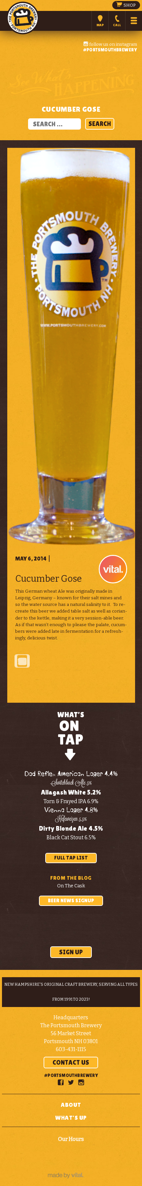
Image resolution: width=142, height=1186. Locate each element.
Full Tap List (71, 857)
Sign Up (71, 952)
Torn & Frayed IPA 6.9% (71, 801)
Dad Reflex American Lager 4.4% (71, 774)
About (71, 1104)
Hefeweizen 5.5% (71, 819)
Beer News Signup (71, 900)
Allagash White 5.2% (71, 792)
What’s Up (71, 1117)
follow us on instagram (112, 44)
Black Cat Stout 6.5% (71, 837)
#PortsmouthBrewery (110, 49)
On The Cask (71, 886)
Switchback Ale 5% (71, 783)
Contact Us (71, 1062)
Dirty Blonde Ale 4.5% (71, 828)
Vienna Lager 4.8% (71, 810)
